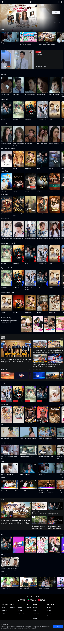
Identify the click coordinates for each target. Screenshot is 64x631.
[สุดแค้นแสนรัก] (54, 303)
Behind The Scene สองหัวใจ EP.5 (27, 456)
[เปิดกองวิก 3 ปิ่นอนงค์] (28, 582)
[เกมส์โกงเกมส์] (30, 109)
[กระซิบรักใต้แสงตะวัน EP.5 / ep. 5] (54, 229)
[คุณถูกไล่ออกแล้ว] (30, 134)
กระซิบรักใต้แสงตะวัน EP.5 (54, 238)
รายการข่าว (20, 610)
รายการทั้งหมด (12, 607)
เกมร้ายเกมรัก (4, 191)
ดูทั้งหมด (44, 66)
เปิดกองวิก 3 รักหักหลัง (6, 588)
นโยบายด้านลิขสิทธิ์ (36, 613)
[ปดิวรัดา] (54, 109)
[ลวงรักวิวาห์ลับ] (42, 204)
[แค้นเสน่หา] (42, 181)
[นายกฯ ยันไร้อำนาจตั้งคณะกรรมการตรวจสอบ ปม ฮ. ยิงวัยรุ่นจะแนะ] (40, 344)
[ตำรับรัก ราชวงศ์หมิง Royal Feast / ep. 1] (54, 414)
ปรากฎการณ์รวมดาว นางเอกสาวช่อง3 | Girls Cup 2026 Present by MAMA (28, 43)
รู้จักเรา (34, 610)
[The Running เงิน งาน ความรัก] (42, 109)
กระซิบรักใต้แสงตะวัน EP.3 (30, 238)
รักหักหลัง (51, 168)
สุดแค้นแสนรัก (52, 312)
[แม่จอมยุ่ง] (49, 324)
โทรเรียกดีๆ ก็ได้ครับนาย (54, 94)
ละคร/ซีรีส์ (3, 607)
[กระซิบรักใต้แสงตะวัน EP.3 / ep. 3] (30, 229)
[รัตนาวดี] (26, 324)
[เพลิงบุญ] (18, 181)
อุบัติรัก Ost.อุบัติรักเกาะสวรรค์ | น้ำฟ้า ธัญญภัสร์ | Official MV (39, 513)
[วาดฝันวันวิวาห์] (18, 109)
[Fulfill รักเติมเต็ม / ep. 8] (54, 394)
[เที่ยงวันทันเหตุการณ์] (21, 375)
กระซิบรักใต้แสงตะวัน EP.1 (6, 238)
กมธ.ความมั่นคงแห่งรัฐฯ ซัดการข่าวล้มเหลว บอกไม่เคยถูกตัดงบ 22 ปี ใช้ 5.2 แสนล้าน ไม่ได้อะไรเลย (16, 360)
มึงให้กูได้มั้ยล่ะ (16, 94)
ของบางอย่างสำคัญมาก (25, 474)
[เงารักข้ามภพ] (30, 204)
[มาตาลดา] (42, 303)
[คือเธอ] (6, 159)
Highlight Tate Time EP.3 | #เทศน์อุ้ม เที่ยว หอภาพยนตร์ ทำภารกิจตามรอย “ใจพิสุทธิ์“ (9, 570)
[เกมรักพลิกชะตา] (54, 204)
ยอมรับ (58, 626)
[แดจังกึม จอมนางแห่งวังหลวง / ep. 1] (18, 414)
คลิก (56, 13)
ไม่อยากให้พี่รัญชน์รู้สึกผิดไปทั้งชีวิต (18, 144)
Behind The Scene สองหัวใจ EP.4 (45, 456)
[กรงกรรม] (54, 181)
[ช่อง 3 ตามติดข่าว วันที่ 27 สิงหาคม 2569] (55, 358)
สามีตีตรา (27, 191)
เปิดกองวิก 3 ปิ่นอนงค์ (24, 588)
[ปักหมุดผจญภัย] (10, 37)
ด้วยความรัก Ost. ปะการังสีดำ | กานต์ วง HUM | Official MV (55, 527)
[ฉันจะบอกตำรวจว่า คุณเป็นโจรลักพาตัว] (28, 432)
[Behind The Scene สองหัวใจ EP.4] (47, 450)
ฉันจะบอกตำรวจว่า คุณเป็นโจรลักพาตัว (28, 438)
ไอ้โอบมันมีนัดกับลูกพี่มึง (30, 94)
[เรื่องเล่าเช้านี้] (7, 375)
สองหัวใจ (3, 119)
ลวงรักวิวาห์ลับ (40, 214)
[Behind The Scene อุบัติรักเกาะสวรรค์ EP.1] (10, 450)
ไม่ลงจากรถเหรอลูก (41, 94)
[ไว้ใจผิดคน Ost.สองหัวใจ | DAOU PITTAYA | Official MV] (55, 506)
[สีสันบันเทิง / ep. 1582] (18, 545)
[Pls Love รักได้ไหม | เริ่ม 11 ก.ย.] (9, 468)
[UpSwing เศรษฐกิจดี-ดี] (52, 375)
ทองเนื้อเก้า (15, 312)
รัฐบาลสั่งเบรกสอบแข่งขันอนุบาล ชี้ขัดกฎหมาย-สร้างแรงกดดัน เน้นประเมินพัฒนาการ (55, 351)
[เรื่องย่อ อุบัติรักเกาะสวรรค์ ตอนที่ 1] (9, 484)
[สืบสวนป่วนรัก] (38, 324)
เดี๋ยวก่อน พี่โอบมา (5, 94)
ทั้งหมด (61, 338)
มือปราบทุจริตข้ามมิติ (5, 214)
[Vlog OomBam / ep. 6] (42, 545)
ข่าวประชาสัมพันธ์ (21, 613)
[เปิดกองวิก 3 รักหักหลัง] (10, 582)
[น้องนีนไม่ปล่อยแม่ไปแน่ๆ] (54, 134)
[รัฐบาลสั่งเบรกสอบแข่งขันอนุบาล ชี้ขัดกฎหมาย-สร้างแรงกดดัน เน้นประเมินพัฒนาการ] (55, 344)
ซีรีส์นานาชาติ (4, 610)
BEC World (35, 607)
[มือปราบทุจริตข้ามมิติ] (6, 204)
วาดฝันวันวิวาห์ (16, 119)
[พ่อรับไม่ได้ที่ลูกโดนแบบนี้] (42, 134)
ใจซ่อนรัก (15, 168)
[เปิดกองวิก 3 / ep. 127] (6, 545)
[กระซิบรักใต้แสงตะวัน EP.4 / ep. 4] (42, 229)
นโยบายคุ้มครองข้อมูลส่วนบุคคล (39, 616)
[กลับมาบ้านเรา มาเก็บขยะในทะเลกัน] (47, 432)
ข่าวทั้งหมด (20, 607)
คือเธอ (2, 168)
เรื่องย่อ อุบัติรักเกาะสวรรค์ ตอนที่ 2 (27, 491)
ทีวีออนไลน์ (29, 607)
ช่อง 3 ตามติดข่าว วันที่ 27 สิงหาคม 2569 (54, 365)
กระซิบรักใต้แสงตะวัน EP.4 (42, 238)
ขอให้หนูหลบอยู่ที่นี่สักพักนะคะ (7, 438)
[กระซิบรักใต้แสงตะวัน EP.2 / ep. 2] (18, 229)
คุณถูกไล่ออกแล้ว (28, 143)
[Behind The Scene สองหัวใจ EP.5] (28, 450)
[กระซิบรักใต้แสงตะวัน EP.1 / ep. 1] (6, 229)
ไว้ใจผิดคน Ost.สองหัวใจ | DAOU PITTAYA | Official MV (55, 513)
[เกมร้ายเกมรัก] (6, 181)
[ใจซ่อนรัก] (18, 159)
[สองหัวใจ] (6, 109)
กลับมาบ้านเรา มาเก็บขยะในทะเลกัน (45, 438)
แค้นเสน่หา (39, 191)
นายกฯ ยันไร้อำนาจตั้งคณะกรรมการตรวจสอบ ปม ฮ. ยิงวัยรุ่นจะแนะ (40, 351)
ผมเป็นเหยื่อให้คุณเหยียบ (6, 143)
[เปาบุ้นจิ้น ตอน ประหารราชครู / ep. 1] (30, 414)
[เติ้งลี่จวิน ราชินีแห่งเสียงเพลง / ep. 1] (6, 414)
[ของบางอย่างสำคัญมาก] (28, 468)
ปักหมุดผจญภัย (4, 43)
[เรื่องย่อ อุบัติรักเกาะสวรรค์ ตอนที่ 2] (28, 484)
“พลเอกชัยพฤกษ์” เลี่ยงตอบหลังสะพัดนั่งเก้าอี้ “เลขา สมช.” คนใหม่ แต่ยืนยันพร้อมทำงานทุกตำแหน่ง (40, 365)
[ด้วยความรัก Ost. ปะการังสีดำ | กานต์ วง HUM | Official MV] (55, 520)
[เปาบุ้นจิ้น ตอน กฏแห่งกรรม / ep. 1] (42, 414)
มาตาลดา (39, 312)
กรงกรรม (51, 191)
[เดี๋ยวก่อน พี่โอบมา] (6, 85)
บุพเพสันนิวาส (28, 168)
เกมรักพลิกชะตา (52, 214)
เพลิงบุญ (15, 191)
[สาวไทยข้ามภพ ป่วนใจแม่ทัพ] (18, 204)
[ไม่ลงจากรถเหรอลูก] (42, 85)
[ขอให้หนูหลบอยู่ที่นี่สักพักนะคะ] (10, 432)
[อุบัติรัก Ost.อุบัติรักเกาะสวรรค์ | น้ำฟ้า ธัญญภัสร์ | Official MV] (39, 506)
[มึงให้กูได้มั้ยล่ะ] (18, 85)
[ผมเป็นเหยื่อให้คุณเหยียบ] (6, 134)
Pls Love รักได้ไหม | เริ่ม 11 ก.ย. (8, 474)
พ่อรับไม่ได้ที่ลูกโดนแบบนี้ (42, 143)
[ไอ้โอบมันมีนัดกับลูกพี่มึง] (30, 85)
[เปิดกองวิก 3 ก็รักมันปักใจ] (47, 582)
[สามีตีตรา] (30, 181)
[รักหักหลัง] (54, 159)
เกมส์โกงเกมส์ (28, 119)
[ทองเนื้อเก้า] (18, 303)
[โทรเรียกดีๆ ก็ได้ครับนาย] (54, 85)
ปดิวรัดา (51, 119)
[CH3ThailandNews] (39, 375)
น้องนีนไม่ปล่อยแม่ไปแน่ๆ (54, 143)
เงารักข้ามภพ (28, 214)
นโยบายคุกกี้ (35, 618)
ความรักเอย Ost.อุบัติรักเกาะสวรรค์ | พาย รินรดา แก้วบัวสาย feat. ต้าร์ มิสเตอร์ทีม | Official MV (46, 44)
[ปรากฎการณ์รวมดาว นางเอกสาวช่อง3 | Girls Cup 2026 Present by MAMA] (28, 37)
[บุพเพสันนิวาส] (30, 159)
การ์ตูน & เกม (4, 613)
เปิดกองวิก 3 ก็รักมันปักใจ (43, 588)
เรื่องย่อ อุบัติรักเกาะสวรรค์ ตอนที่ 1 (9, 491)
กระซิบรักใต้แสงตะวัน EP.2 (18, 238)
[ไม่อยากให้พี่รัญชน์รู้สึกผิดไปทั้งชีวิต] (18, 134)
